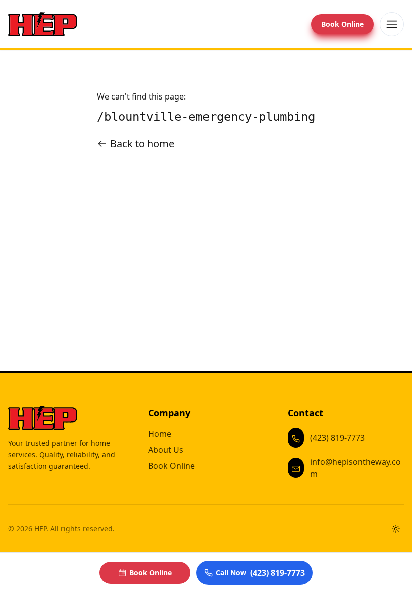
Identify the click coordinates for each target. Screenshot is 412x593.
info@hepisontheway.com (355, 467)
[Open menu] (392, 24)
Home (159, 433)
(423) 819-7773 (337, 437)
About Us (165, 449)
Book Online (342, 24)
